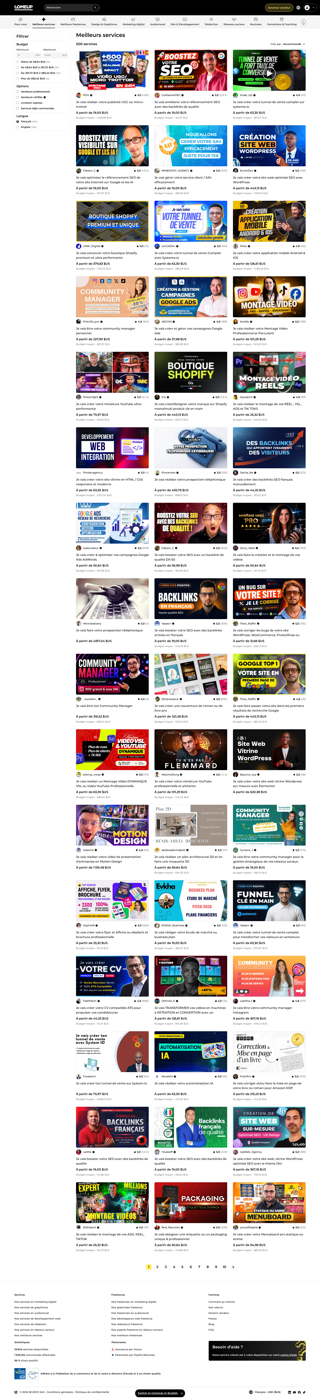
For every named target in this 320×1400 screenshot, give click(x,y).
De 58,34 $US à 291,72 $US (40, 67)
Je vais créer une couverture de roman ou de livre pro (188, 708)
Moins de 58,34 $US (35, 61)
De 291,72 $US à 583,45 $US (41, 72)
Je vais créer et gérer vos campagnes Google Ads (188, 331)
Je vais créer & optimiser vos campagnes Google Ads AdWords (112, 557)
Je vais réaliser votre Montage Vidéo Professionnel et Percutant (260, 331)
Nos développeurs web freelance (131, 1318)
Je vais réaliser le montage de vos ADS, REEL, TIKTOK (110, 1237)
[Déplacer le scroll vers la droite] (303, 21)
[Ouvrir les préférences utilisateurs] (313, 7)
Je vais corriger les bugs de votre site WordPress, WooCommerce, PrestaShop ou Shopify (266, 635)
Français (29, 121)
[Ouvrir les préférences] (298, 7)
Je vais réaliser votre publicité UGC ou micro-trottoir (110, 104)
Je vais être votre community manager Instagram (262, 1010)
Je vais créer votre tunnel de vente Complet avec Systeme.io (187, 255)
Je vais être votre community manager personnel (105, 331)
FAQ (211, 1329)
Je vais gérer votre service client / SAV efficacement (182, 180)
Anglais (28, 126)
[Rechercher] (95, 7)
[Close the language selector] (181, 1393)
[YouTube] (294, 1392)
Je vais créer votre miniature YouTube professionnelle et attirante (183, 784)
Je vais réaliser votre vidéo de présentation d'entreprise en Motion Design (108, 859)
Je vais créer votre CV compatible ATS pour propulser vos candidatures (108, 1010)
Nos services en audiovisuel (31, 1312)
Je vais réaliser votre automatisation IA (183, 1083)
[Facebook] (299, 1392)
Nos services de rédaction (30, 1323)
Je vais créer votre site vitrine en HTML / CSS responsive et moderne (109, 482)
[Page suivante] (233, 1267)
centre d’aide (288, 1354)
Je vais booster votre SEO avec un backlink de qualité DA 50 (189, 557)
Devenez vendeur (279, 7)
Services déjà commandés (37, 108)
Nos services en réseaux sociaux (34, 1329)
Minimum (22, 49)
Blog (211, 1323)
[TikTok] (304, 1392)
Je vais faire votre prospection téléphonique (109, 630)
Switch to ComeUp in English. (158, 1393)
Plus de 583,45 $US (35, 78)
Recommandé (292, 44)
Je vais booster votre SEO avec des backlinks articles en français (188, 633)
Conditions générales (60, 1391)
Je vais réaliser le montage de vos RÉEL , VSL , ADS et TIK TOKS (267, 406)
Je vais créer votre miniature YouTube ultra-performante (109, 406)
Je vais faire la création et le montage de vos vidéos (266, 557)
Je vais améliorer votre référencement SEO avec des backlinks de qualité (187, 104)
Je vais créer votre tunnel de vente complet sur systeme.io (268, 104)
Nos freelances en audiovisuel (130, 1312)
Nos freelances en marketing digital (133, 1301)
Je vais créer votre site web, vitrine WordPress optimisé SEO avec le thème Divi (268, 1161)
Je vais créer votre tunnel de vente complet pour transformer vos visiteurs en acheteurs (266, 935)
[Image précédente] (158, 70)
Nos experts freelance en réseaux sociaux (137, 1329)
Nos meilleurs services (28, 1335)
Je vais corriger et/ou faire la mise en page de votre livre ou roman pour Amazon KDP (267, 1086)
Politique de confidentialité (92, 1391)
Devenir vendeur (218, 1312)
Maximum (49, 49)
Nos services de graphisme (31, 1307)
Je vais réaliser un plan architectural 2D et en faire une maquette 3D (188, 859)
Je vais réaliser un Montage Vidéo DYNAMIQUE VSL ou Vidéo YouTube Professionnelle (111, 784)
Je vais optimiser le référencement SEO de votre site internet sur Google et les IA (108, 180)
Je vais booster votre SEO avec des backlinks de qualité (112, 1161)
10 (224, 1267)
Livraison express (31, 102)
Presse (212, 1318)
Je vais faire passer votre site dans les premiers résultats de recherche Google (268, 708)
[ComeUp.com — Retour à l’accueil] (23, 7)
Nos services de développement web (37, 1318)
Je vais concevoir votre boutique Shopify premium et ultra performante (106, 255)
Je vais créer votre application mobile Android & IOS (269, 255)
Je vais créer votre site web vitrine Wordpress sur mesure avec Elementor (267, 784)
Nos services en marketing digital (35, 1301)
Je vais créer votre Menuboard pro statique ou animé (268, 1237)
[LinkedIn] (289, 1392)
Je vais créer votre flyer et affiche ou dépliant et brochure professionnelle (112, 935)
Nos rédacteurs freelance (127, 1323)
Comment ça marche (221, 1301)
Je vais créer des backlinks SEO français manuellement (263, 482)
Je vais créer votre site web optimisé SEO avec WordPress (268, 180)
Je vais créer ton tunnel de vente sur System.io (111, 1083)
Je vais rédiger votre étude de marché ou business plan (185, 935)
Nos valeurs (215, 1307)
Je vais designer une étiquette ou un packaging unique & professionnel (190, 1237)
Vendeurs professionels (35, 91)
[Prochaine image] (223, 70)
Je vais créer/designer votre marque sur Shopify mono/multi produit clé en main (190, 406)
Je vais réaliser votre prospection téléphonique (189, 479)
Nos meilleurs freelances (126, 1335)
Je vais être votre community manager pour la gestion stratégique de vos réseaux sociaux (268, 859)
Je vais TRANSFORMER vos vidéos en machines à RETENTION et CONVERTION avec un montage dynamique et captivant (190, 1012)
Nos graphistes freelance (126, 1307)
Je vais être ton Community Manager (104, 706)
